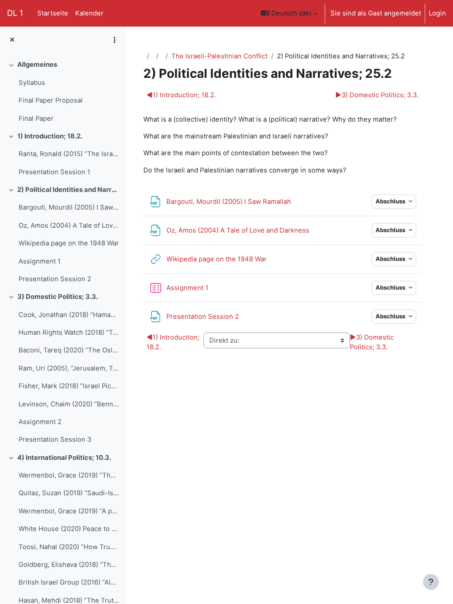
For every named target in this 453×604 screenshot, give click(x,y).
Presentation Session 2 (55, 279)
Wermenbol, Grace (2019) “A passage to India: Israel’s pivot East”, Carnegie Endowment (69, 511)
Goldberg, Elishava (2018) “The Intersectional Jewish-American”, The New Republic (69, 565)
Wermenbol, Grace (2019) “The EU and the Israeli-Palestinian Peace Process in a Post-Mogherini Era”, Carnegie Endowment (69, 475)
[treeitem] (63, 91)
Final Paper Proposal (51, 100)
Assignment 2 (40, 422)
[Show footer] (431, 582)
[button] (289, 13)
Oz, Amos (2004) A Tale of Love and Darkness (69, 225)
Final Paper (36, 118)
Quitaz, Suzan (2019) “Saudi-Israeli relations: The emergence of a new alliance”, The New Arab (69, 493)
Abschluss (391, 201)
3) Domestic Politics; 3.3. (57, 297)
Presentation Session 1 (54, 172)
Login (437, 13)
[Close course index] (12, 40)
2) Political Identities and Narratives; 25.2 (68, 190)
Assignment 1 (40, 261)
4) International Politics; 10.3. (64, 458)
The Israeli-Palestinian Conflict (219, 56)
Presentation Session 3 (55, 439)
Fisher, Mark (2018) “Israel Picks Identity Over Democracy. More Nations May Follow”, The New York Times (69, 386)
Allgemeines (37, 65)
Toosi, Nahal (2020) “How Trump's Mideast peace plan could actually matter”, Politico (69, 547)
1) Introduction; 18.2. (49, 136)
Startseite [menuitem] (52, 13)
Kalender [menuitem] (89, 13)
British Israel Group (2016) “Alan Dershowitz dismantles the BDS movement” (69, 582)
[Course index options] (115, 40)
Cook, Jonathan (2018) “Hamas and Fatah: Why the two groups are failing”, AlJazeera (69, 315)
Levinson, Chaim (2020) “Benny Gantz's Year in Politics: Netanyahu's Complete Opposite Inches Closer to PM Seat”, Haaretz (69, 404)
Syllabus (32, 83)
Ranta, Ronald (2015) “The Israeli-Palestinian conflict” (69, 154)
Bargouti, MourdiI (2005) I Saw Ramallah (69, 207)
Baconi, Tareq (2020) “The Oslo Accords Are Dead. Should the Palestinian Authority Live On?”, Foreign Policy (69, 350)
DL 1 (15, 13)
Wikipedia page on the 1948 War (69, 243)
